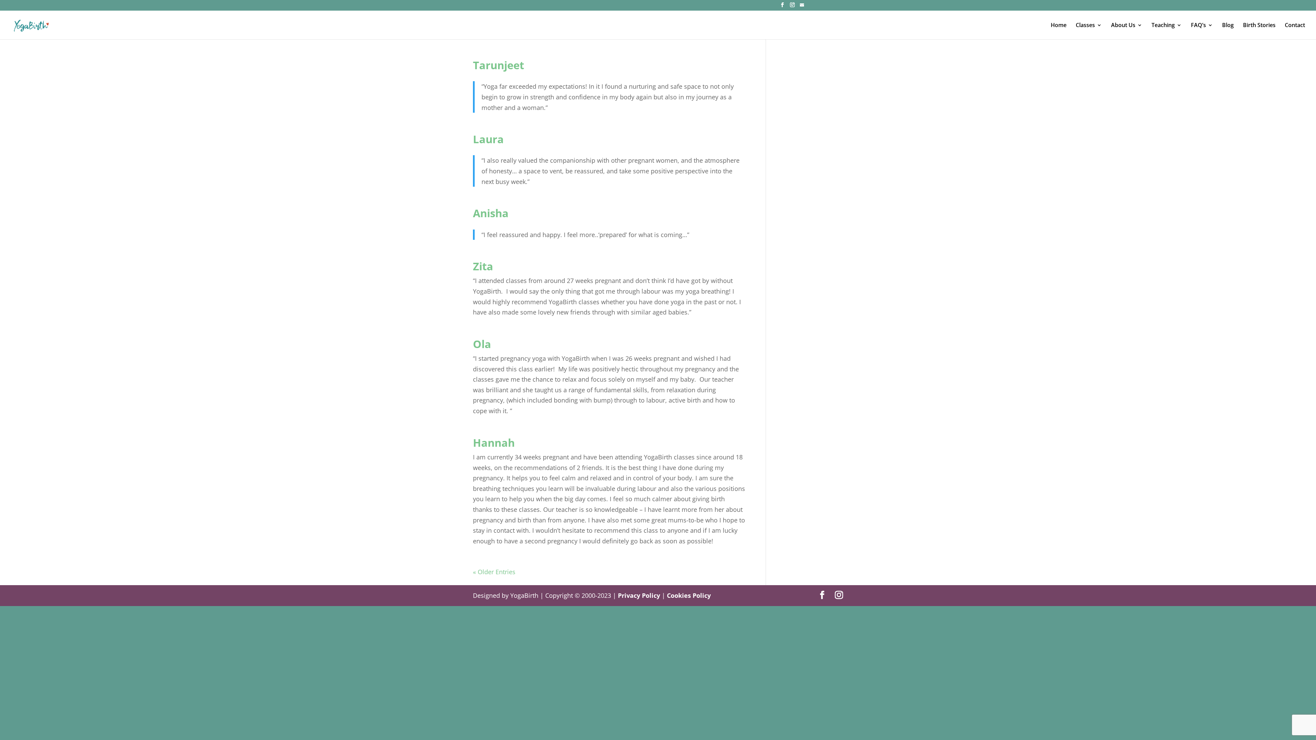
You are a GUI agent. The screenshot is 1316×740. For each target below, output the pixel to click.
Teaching (1163, 26)
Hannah (494, 442)
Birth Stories (1259, 26)
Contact (1295, 26)
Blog (1228, 26)
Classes (1085, 26)
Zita (483, 266)
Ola (482, 344)
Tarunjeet (498, 65)
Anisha (491, 213)
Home (1059, 26)
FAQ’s (1198, 26)
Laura (488, 139)
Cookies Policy (689, 595)
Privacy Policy (639, 595)
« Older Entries (494, 572)
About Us (1123, 26)
